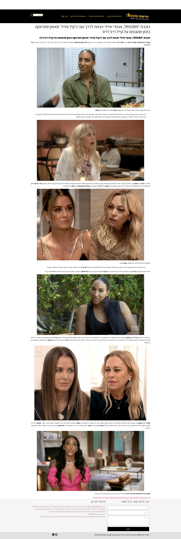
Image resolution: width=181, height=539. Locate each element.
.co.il (96, 506)
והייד (116, 497)
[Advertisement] (90, 4)
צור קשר (64, 16)
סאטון (136, 497)
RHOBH (95, 497)
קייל (123, 497)
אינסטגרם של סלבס (78, 16)
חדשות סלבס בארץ (114, 16)
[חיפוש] (32, 15)
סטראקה (140, 497)
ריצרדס (145, 497)
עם (108, 497)
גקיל (130, 497)
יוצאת (100, 497)
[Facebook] (56, 534)
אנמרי (110, 497)
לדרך (103, 497)
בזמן (132, 497)
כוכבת (127, 497)
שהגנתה (119, 497)
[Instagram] (53, 534)
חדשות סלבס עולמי (96, 16)
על (106, 497)
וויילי (113, 497)
